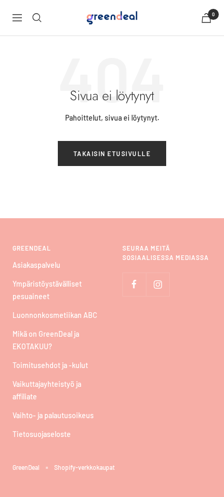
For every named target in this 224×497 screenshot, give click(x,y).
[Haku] (37, 17)
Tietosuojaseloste (42, 434)
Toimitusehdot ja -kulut (50, 365)
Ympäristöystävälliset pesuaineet (47, 290)
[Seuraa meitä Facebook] (134, 284)
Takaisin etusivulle (112, 153)
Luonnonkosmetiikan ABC (55, 315)
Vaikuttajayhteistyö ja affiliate (47, 390)
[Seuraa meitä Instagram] (157, 284)
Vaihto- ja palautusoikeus (53, 415)
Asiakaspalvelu (36, 265)
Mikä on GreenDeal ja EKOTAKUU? (46, 340)
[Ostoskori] (206, 18)
